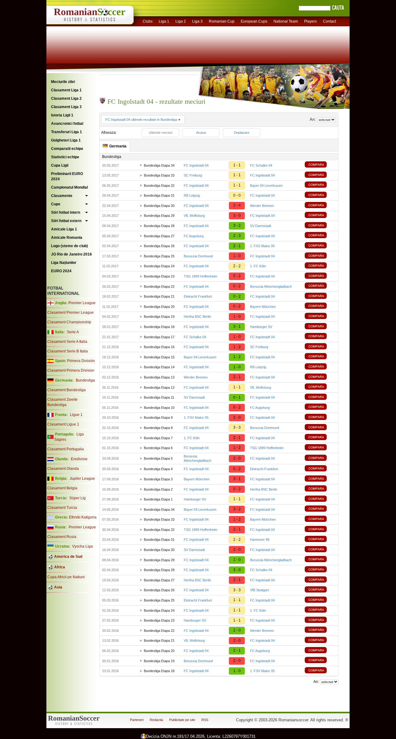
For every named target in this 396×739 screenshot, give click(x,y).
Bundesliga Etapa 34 (159, 165)
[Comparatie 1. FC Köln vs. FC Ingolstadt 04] (320, 438)
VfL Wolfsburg (194, 215)
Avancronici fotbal (67, 123)
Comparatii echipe (67, 148)
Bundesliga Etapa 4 (158, 469)
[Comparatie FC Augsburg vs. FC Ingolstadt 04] (320, 236)
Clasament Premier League (70, 312)
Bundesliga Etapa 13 (159, 377)
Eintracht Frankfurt (198, 296)
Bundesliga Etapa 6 (158, 448)
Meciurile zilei (63, 82)
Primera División (81, 361)
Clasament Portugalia (65, 449)
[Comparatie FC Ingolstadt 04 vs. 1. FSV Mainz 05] (320, 246)
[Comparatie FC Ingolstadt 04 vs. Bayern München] (320, 306)
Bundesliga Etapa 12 (159, 387)
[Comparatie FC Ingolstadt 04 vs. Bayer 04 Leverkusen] (320, 185)
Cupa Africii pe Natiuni (66, 577)
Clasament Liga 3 (66, 107)
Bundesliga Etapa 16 (159, 347)
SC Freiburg (193, 175)
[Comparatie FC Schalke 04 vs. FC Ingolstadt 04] (320, 337)
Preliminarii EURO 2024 (67, 176)
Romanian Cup (222, 21)
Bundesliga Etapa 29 (159, 215)
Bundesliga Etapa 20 (159, 306)
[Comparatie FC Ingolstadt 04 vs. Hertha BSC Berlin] (320, 489)
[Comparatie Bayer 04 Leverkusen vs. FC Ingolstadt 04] (320, 357)
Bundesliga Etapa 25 (159, 256)
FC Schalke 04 (261, 165)
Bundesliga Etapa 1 (158, 499)
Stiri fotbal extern (66, 221)
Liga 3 (197, 21)
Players (310, 21)
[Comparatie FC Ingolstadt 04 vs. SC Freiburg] (320, 347)
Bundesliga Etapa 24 (159, 266)
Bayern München (263, 306)
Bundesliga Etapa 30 (159, 206)
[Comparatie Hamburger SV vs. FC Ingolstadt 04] (320, 499)
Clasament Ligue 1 (63, 424)
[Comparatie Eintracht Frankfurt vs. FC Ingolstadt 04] (320, 296)
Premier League (82, 303)
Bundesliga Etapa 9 (158, 417)
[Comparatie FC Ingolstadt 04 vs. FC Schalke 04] (320, 165)
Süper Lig (77, 498)
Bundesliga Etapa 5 (158, 458)
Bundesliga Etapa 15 (159, 357)
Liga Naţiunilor (63, 262)
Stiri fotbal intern (65, 212)
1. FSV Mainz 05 (262, 246)
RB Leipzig (192, 195)
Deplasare (241, 132)
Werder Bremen (262, 206)
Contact (329, 21)
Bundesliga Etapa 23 (159, 276)
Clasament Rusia (61, 537)
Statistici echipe (65, 157)
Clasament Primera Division (70, 370)
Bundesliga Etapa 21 (159, 296)
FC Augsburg (194, 236)
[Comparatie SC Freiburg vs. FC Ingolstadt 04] (320, 175)
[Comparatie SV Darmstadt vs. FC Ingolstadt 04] (320, 397)
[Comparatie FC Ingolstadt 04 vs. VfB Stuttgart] (320, 590)
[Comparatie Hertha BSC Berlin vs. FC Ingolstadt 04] (320, 317)
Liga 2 (180, 21)
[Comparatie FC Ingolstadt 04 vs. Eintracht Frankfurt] (320, 469)
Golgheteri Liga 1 (66, 140)
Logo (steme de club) (69, 246)
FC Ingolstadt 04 (196, 165)
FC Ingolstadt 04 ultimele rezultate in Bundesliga (141, 119)
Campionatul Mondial (69, 187)
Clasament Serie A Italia (67, 341)
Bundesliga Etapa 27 (159, 236)
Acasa (201, 132)
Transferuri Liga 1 (66, 132)
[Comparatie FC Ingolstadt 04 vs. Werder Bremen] (320, 206)
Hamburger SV (261, 327)
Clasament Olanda (63, 468)
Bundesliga (85, 380)
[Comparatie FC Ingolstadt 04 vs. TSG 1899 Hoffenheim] (320, 448)
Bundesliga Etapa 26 (159, 246)
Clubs (148, 21)
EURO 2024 (61, 271)
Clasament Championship (69, 322)
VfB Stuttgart (259, 590)
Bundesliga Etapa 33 (159, 175)
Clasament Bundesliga (66, 390)
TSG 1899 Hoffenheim (200, 276)
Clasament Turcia (62, 507)
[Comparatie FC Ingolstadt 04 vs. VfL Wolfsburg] (320, 387)
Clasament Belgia (62, 488)
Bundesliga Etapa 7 (158, 438)
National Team (285, 21)
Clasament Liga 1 (66, 90)
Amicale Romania (66, 237)
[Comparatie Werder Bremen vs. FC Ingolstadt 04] (320, 377)
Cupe (55, 204)
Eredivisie (79, 459)
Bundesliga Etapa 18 (159, 327)
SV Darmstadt (260, 226)
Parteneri (137, 720)
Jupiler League (82, 478)
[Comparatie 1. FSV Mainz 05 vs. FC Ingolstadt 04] (320, 418)
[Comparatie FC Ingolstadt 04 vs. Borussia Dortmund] (320, 428)
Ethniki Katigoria (83, 517)
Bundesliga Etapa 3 (158, 479)
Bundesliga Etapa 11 (159, 397)
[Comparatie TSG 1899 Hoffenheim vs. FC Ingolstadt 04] (320, 276)
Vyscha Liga (82, 546)
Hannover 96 (259, 539)
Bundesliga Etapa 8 (158, 428)
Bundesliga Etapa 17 (159, 337)
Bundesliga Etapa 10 (159, 407)
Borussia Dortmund (198, 256)
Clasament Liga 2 (66, 98)
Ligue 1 (76, 415)
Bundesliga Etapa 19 (159, 316)
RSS (204, 720)
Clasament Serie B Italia (67, 351)
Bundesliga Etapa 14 (159, 367)
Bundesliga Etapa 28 (159, 226)
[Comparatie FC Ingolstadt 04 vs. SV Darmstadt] (320, 226)
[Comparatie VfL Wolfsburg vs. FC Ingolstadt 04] (320, 216)
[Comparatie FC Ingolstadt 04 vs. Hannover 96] (320, 540)
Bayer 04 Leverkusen (266, 185)
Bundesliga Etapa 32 (159, 185)
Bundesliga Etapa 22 (159, 286)
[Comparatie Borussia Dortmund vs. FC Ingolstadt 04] (320, 256)
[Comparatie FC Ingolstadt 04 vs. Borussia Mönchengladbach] (320, 286)
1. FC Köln (258, 266)
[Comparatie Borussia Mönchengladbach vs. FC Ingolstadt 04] (320, 458)
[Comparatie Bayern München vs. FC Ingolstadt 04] (320, 479)
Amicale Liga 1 (64, 229)
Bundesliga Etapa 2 (158, 489)
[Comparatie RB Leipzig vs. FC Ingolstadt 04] (320, 195)
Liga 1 (164, 21)
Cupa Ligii (59, 165)
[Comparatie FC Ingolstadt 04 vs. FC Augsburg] (320, 407)
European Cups (254, 21)
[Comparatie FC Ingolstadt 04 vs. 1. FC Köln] (320, 266)
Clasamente (61, 196)
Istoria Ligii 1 (62, 115)
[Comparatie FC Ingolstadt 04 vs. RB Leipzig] (320, 367)
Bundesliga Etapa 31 (159, 195)
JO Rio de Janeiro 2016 (71, 254)
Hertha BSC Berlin (197, 316)
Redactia (156, 720)
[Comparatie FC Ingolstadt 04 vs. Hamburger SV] (320, 327)
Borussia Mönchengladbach (271, 286)
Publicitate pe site (182, 720)
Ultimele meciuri (160, 132)
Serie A (73, 332)
